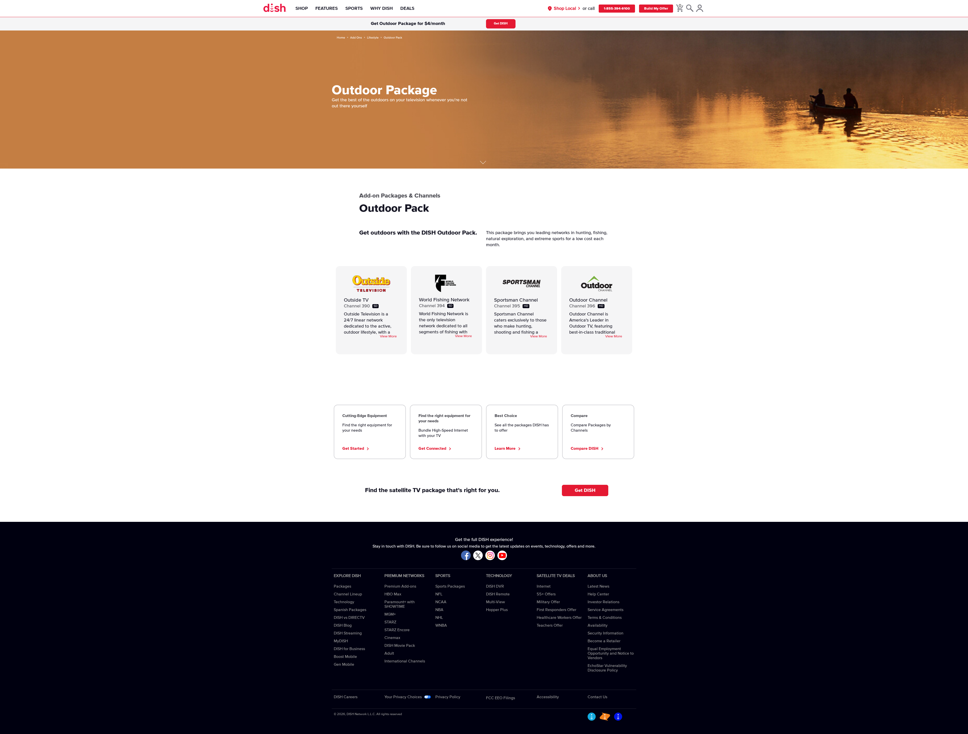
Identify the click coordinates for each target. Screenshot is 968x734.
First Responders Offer (556, 610)
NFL (438, 594)
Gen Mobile (344, 664)
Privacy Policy (447, 697)
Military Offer (548, 602)
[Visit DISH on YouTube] (502, 556)
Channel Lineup (348, 594)
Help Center (598, 594)
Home (341, 37)
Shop (301, 8)
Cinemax (392, 638)
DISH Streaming (348, 633)
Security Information (605, 633)
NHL (439, 618)
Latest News (598, 586)
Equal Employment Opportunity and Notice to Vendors (611, 653)
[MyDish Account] (699, 9)
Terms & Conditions (605, 618)
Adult (389, 653)
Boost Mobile (345, 657)
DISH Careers (345, 697)
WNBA (441, 625)
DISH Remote (498, 594)
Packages (342, 586)
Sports (354, 8)
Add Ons (356, 37)
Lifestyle (373, 37)
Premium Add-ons (400, 586)
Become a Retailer (604, 641)
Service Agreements (605, 610)
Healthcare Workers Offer (559, 618)
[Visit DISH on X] (478, 556)
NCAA (440, 602)
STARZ (390, 622)
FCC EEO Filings (500, 698)
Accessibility (548, 697)
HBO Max (392, 594)
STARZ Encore (397, 630)
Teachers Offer (550, 625)
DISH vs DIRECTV (349, 618)
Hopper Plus (497, 610)
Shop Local (565, 8)
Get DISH (501, 23)
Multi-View (495, 602)
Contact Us (597, 697)
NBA (439, 610)
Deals (407, 8)
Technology (344, 602)
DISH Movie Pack (399, 646)
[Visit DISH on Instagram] (490, 556)
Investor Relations (603, 602)
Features (326, 8)
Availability (598, 625)
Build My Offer (656, 8)
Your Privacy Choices (403, 697)
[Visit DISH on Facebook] (466, 556)
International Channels (404, 661)
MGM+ (390, 614)
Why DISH (381, 8)
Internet (544, 586)
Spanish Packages (350, 610)
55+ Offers (546, 594)
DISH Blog (343, 625)
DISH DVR (495, 586)
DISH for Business (349, 649)
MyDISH (341, 641)
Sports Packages (450, 586)
